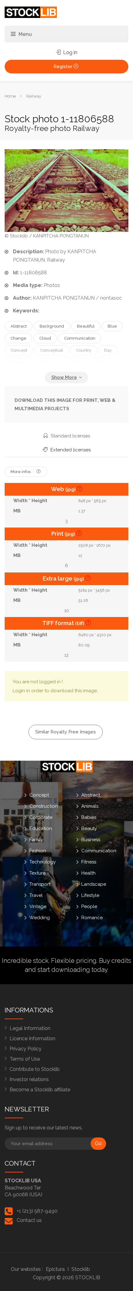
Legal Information (30, 1028)
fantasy (75, 362)
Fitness (88, 861)
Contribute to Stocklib (35, 1069)
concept (19, 350)
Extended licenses (70, 450)
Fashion (37, 850)
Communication (98, 850)
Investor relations (29, 1079)
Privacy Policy (25, 1049)
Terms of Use (25, 1059)
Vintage (37, 906)
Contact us (29, 1220)
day (108, 350)
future (101, 362)
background (52, 326)
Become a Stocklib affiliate (40, 1090)
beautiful (86, 326)
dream (48, 362)
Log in (69, 52)
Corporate (40, 817)
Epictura (55, 1269)
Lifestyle (90, 895)
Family (36, 839)
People (89, 906)
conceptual (51, 350)
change (18, 338)
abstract (19, 326)
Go (98, 1143)
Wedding (39, 917)
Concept (39, 795)
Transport (39, 884)
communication (79, 338)
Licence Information (32, 1038)
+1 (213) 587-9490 (37, 1211)
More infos (21, 471)
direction (19, 362)
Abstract (90, 795)
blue (112, 326)
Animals (89, 806)
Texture (37, 873)
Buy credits (115, 960)
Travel (36, 895)
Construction (43, 806)
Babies (88, 817)
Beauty (89, 828)
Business (90, 839)
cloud (45, 338)
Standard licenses (69, 436)
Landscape (93, 884)
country (83, 350)
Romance (92, 917)
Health (88, 873)
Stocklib (80, 1269)
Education (40, 828)
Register (64, 66)
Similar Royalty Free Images (65, 732)
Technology (42, 861)
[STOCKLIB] (31, 12)
